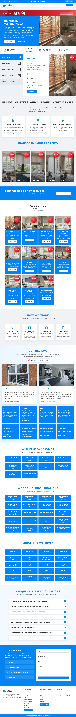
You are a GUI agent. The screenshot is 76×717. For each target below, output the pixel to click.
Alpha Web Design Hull (37, 715)
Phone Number (41, 656)
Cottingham (42, 695)
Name (39, 651)
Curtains (63, 5)
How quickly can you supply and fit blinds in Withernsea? (30, 606)
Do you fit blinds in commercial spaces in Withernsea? (28, 617)
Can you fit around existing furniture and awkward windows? (31, 632)
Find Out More (12, 241)
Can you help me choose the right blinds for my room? (29, 611)
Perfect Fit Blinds (28, 699)
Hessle (41, 697)
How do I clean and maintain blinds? (22, 627)
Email (39, 661)
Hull (41, 692)
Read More (31, 91)
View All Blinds (8, 82)
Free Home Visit (21, 41)
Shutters (59, 5)
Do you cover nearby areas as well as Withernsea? (27, 638)
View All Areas (44, 704)
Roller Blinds (40, 5)
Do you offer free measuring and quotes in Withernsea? (29, 601)
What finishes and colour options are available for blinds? (30, 622)
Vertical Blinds (53, 5)
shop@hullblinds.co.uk (14, 667)
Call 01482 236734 (63, 193)
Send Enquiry (53, 677)
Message (40, 666)
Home (4, 8)
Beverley (42, 694)
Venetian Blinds (33, 5)
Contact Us (69, 5)
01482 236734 (69, 1)
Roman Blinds (46, 5)
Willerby (42, 701)
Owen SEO (48, 715)
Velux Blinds (26, 703)
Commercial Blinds (28, 701)
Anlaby (41, 699)
